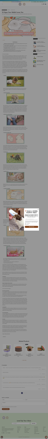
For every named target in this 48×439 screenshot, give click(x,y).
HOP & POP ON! (31, 226)
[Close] (38, 209)
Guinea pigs (28, 223)
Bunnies (28, 224)
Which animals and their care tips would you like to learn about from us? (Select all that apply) (31, 221)
